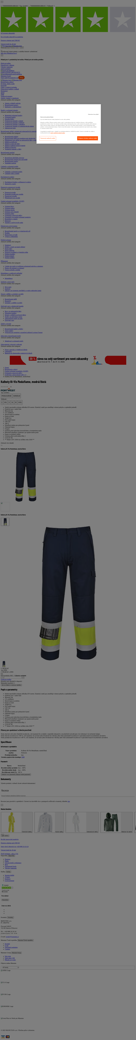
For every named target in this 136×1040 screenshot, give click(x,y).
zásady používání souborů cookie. (57, 132)
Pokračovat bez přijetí (93, 114)
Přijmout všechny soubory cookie (87, 138)
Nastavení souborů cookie (47, 138)
